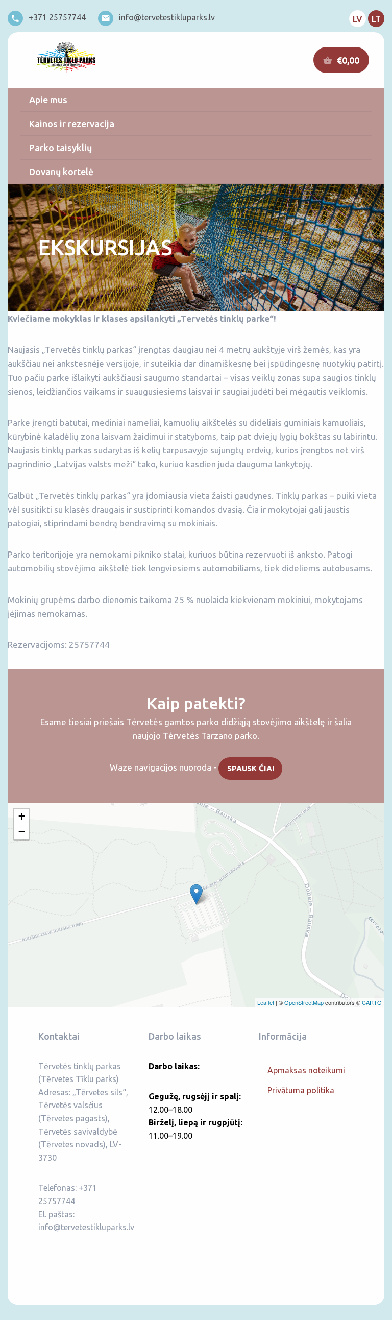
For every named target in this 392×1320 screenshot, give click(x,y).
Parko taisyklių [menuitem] (60, 147)
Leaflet (265, 1002)
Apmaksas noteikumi (306, 1070)
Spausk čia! (250, 768)
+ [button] (21, 816)
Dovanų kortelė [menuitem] (61, 171)
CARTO (372, 1002)
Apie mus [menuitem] (48, 99)
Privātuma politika (300, 1090)
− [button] (21, 831)
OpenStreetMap (304, 1002)
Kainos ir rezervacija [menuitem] (71, 123)
